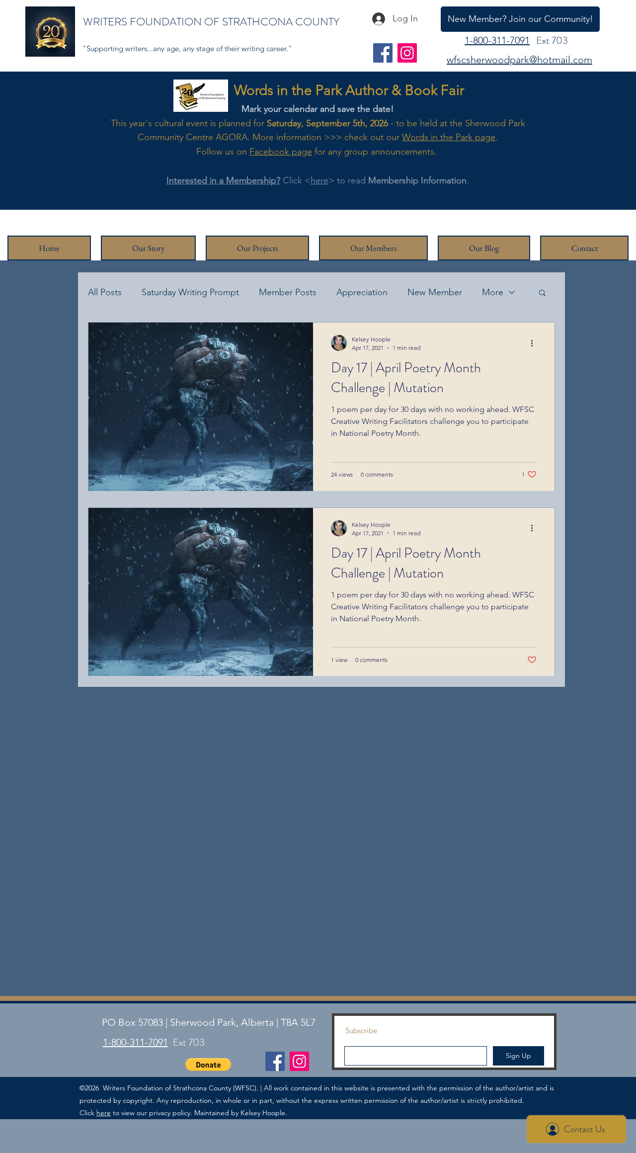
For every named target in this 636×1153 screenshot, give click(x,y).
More (492, 292)
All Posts (105, 292)
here (319, 180)
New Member (434, 292)
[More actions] (535, 343)
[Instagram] (407, 53)
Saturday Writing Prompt (190, 292)
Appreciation (362, 292)
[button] (542, 293)
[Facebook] (383, 53)
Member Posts (288, 292)
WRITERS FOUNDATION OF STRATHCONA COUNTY (211, 21)
